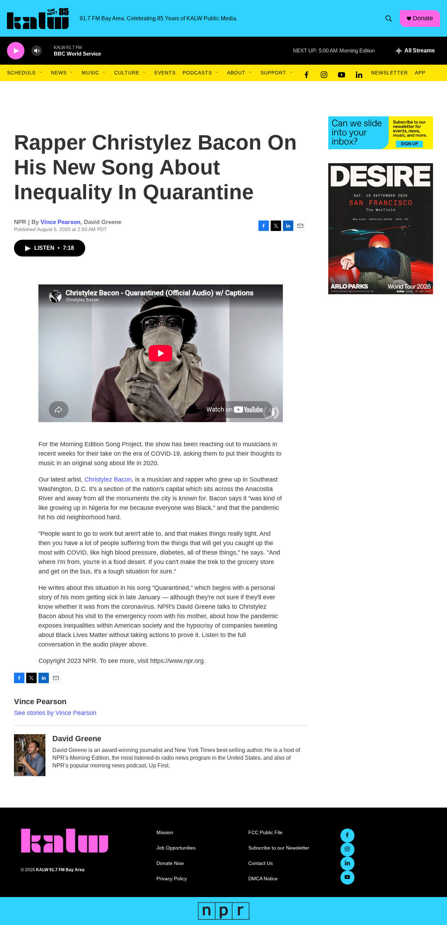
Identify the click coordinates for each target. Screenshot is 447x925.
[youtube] (341, 73)
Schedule (21, 72)
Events (165, 72)
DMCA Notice (263, 878)
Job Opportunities (176, 848)
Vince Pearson (60, 222)
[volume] (37, 51)
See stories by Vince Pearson (55, 712)
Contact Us (260, 863)
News (59, 72)
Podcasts (197, 72)
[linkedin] (359, 73)
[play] (15, 51)
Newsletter (389, 72)
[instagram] (324, 73)
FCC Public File (265, 832)
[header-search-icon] (388, 18)
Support (273, 72)
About (236, 72)
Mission (164, 832)
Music (90, 72)
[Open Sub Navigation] (41, 72)
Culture (126, 72)
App (420, 72)
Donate (423, 18)
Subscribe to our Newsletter (278, 848)
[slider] (48, 50)
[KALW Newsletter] (380, 132)
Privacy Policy (171, 878)
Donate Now (170, 863)
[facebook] (306, 73)
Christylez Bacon (108, 479)
